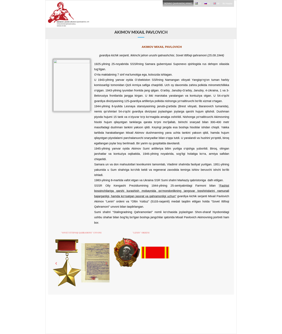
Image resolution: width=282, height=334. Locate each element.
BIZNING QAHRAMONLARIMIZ (178, 3)
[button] (56, 263)
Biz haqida (227, 3)
